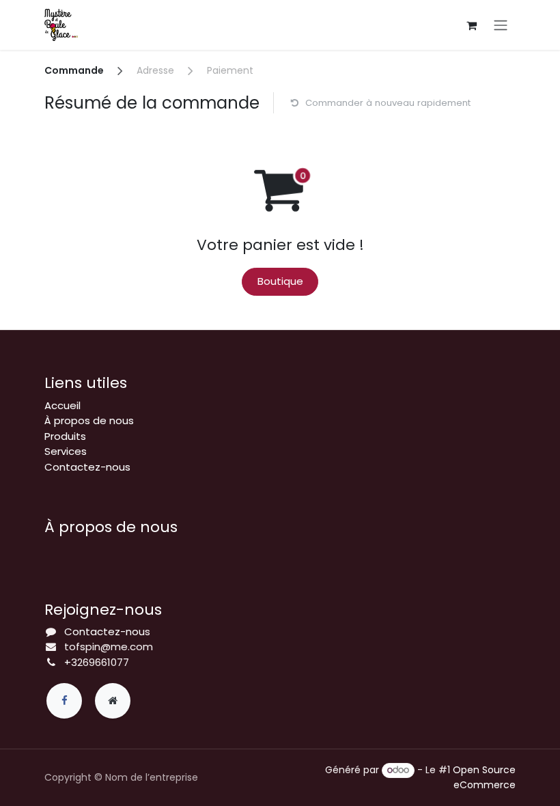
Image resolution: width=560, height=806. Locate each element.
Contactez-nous (87, 467)
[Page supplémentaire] (112, 701)
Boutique (280, 281)
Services (65, 451)
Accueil (62, 405)
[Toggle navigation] (501, 25)
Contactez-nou (104, 631)
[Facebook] (64, 701)
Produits (65, 436)
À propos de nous (89, 420)
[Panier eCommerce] (471, 25)
